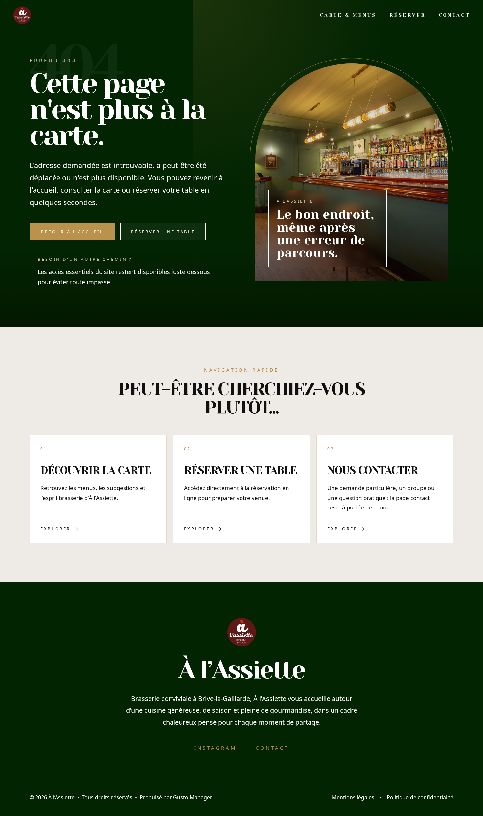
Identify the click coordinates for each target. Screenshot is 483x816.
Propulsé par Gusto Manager (176, 797)
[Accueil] (22, 15)
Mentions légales (353, 797)
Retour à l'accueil (72, 232)
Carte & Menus (348, 15)
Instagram (215, 747)
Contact (454, 15)
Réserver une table (163, 232)
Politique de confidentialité (420, 797)
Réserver (407, 15)
